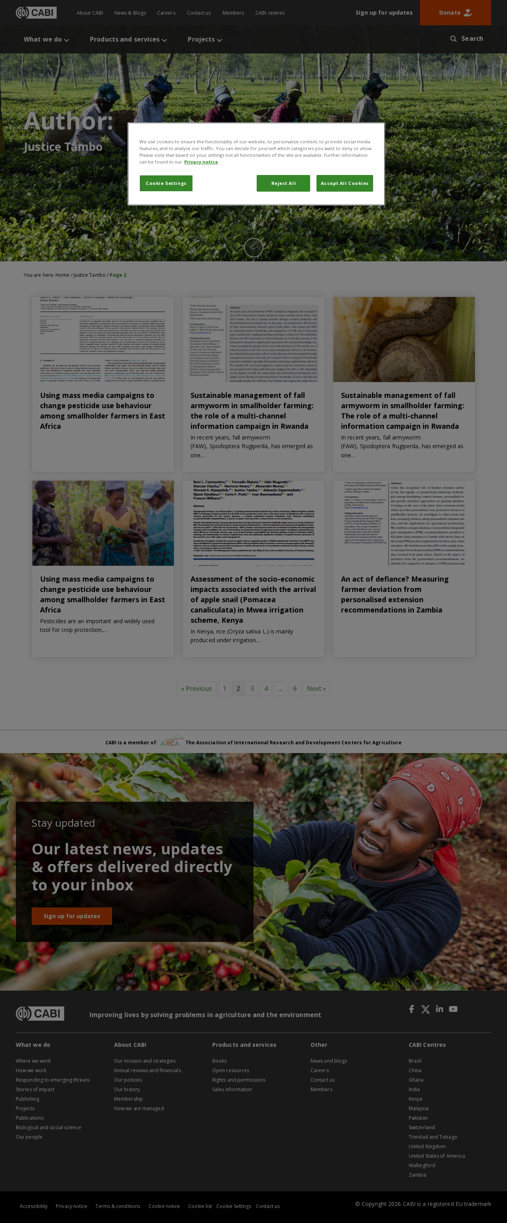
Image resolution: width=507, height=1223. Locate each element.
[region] (256, 163)
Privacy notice (201, 162)
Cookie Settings (166, 183)
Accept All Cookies (345, 183)
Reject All (283, 183)
